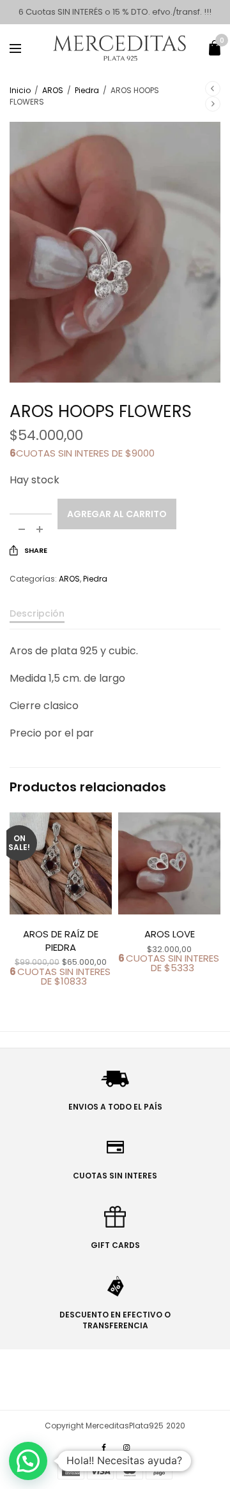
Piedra (87, 90)
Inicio (20, 90)
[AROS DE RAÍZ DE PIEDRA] (61, 863)
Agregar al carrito (117, 514)
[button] (28, 1461)
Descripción (37, 614)
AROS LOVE (169, 934)
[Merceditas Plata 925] (120, 48)
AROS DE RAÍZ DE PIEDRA (60, 940)
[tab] (115, 619)
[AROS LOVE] (169, 863)
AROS (52, 90)
